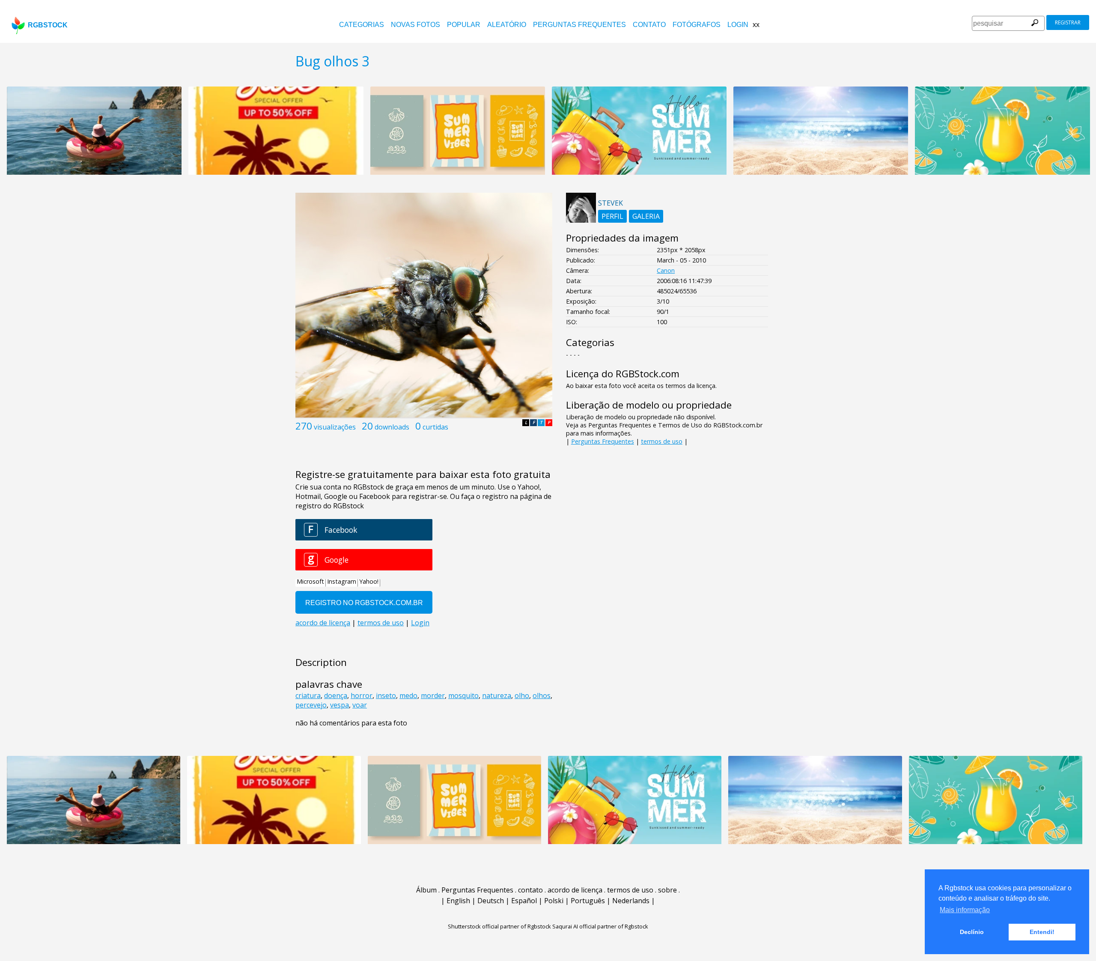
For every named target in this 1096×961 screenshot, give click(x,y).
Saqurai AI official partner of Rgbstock (600, 926)
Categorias (361, 24)
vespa (339, 705)
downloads (392, 427)
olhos (542, 695)
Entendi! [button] (1042, 931)
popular (463, 24)
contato (649, 24)
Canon (666, 270)
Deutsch (490, 900)
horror (361, 695)
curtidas (435, 427)
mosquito (463, 695)
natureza (496, 695)
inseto (386, 695)
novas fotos (415, 24)
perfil (612, 216)
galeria (646, 216)
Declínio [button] (972, 931)
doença (335, 695)
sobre (667, 890)
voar (359, 705)
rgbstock (48, 25)
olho (522, 695)
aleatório (506, 24)
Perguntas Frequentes (579, 24)
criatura (308, 695)
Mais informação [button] (965, 909)
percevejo (311, 705)
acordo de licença (575, 890)
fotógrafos (697, 24)
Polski (553, 900)
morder (433, 695)
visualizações (335, 427)
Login (737, 24)
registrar (1068, 22)
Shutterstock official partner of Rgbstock (499, 926)
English (458, 900)
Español (524, 900)
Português (588, 900)
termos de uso (661, 441)
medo (408, 695)
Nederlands (630, 900)
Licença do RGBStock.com (622, 373)
